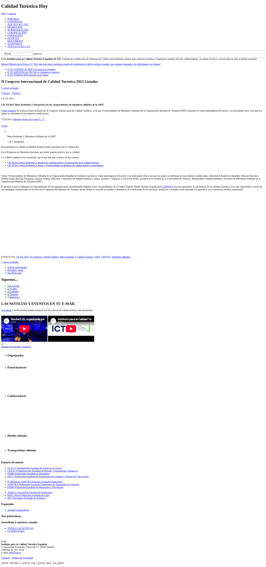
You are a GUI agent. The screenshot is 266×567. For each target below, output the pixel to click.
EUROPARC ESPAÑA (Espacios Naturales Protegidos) (34, 481)
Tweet (4, 126)
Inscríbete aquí (14, 273)
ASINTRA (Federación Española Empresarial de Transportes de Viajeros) (43, 484)
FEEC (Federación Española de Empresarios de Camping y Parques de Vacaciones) (48, 476)
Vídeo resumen (8, 110)
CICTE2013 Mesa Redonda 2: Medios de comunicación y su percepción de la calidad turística (53, 162)
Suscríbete (6, 310)
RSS (3, 13)
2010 (9, 24)
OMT (97, 257)
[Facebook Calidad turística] (13, 286)
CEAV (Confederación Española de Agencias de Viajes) (34, 468)
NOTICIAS (13, 38)
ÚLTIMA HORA (16, 531)
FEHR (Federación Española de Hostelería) (28, 473)
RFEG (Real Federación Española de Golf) (28, 495)
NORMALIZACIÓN (18, 30)
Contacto (11, 13)
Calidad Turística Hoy (24, 6)
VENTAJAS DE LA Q (18, 46)
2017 (26, 24)
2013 (15, 24)
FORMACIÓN (14, 35)
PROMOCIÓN (14, 27)
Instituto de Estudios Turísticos (16, 346)
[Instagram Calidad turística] (13, 297)
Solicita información (17, 267)
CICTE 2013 (22, 257)
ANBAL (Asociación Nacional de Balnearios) (29, 492)
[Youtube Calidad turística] (12, 294)
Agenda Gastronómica (18, 510)
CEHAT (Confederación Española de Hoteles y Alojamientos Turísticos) (42, 471)
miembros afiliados (121, 257)
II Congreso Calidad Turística (44, 257)
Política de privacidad (22, 558)
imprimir (17, 119)
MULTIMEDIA (15, 41)
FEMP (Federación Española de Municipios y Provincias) (35, 487)
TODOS (16, 93)
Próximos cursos (15, 270)
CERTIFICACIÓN (16, 32)
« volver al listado (9, 88)
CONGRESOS (14, 21)
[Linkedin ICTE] (13, 291)
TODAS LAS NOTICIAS (20, 528)
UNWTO (167, 186)
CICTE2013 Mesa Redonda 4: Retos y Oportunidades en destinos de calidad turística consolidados (55, 165)
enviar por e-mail (30, 119)
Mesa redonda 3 (68, 257)
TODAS (5, 93)
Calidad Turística (85, 257)
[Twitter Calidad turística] (12, 289)
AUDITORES (14, 44)
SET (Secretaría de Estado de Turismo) (26, 498)
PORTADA (13, 19)
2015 (20, 24)
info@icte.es (15, 552)
